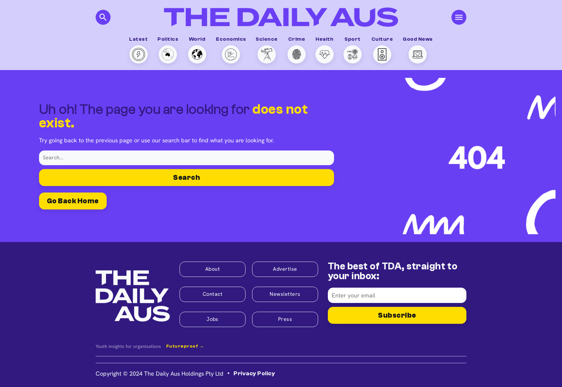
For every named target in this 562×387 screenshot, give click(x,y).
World (197, 39)
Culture (382, 39)
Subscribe (397, 315)
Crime (296, 39)
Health (324, 39)
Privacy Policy (254, 373)
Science (266, 39)
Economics (231, 39)
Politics (167, 39)
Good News (418, 39)
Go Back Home (73, 201)
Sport (352, 39)
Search (186, 177)
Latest (138, 39)
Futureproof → (185, 346)
